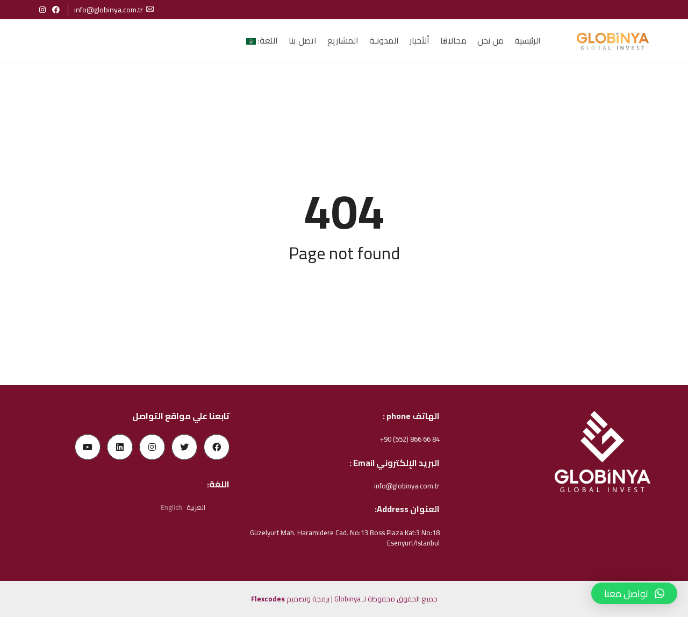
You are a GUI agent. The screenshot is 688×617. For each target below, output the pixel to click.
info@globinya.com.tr (108, 10)
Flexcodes (268, 598)
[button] (634, 593)
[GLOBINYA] (612, 40)
